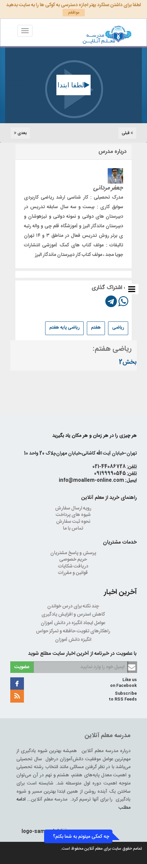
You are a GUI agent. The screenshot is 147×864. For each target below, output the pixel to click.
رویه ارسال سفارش (73, 508)
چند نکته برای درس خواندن (73, 606)
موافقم (73, 12)
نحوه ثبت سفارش (73, 522)
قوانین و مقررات (73, 573)
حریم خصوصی (73, 560)
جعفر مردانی (108, 188)
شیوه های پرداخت (74, 515)
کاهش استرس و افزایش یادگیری (73, 614)
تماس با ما (73, 528)
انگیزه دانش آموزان (73, 640)
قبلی (126, 133)
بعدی (21, 133)
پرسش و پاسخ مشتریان (73, 553)
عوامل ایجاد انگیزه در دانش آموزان (73, 623)
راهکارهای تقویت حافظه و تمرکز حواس (73, 631)
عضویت (21, 667)
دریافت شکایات (73, 566)
